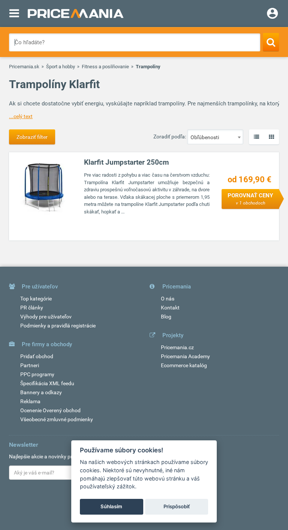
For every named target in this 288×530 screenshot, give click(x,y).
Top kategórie (36, 299)
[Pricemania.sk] (75, 13)
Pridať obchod (36, 356)
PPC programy (37, 374)
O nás (167, 299)
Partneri (29, 365)
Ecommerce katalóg (184, 365)
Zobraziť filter (32, 137)
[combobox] (215, 136)
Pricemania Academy (185, 356)
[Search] (271, 42)
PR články (31, 308)
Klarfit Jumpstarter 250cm (126, 162)
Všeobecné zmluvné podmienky (56, 419)
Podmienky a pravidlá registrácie (58, 326)
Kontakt (170, 308)
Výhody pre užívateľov (46, 317)
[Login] (272, 14)
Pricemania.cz (177, 347)
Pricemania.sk (24, 66)
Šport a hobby (60, 66)
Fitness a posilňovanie (105, 66)
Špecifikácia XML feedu (47, 383)
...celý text (21, 116)
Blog (166, 317)
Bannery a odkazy (41, 392)
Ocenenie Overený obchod (50, 410)
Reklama (30, 401)
